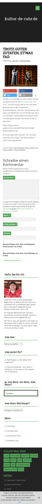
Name (7, 215)
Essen (6, 455)
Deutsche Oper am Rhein (26, 148)
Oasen (13, 460)
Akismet (6, 209)
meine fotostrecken (14, 484)
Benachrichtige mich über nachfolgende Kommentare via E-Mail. (19, 245)
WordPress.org (12, 441)
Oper (10, 148)
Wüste (21, 469)
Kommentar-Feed (14, 436)
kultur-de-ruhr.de (21, 18)
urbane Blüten (10, 469)
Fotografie (15, 455)
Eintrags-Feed (12, 431)
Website (7, 233)
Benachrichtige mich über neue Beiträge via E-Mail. (20, 254)
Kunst (6, 460)
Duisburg (10, 150)
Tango (6, 465)
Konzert (33, 455)
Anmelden (11, 426)
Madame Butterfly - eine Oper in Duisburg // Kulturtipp (18, 368)
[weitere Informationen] (35, 95)
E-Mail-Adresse (10, 224)
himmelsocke (25, 61)
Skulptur (27, 460)
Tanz (13, 465)
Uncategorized (23, 465)
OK (19, 502)
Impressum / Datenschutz (16, 480)
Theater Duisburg (19, 150)
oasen (9, 489)
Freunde (25, 455)
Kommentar (9, 177)
